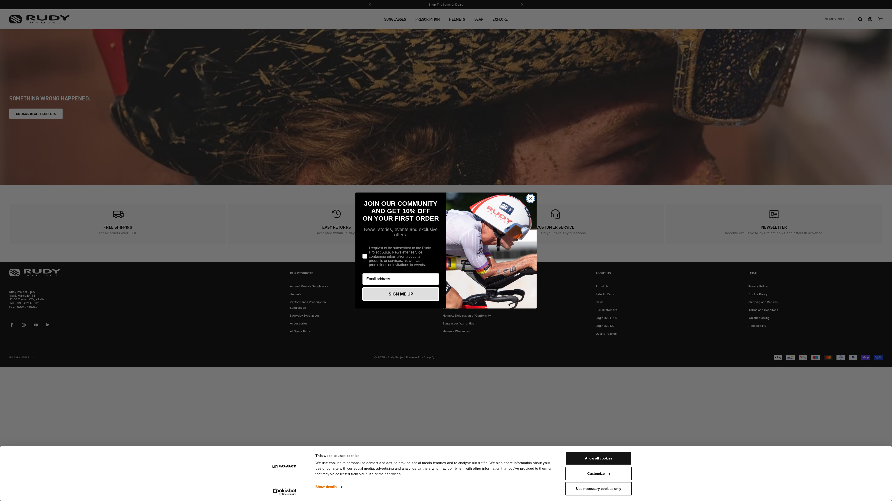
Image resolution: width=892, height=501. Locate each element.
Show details (326, 487)
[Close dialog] (531, 198)
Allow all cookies (598, 458)
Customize (596, 473)
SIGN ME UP (401, 294)
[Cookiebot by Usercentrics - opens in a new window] (284, 491)
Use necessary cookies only (598, 489)
